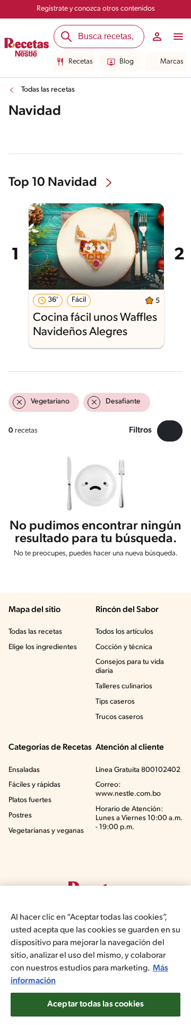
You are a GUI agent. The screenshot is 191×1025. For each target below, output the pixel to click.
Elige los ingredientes (42, 647)
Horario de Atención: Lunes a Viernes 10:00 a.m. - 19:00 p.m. (139, 818)
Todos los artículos (124, 632)
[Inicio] (26, 48)
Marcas (172, 62)
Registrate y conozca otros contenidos (96, 9)
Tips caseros (115, 702)
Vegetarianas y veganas (46, 831)
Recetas (80, 62)
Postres (20, 816)
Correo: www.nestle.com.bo (128, 789)
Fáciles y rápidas (34, 785)
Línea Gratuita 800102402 (138, 770)
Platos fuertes (29, 800)
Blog (126, 62)
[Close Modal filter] (170, 431)
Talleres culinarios (124, 686)
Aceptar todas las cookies (95, 1004)
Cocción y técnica (124, 647)
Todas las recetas (48, 90)
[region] (95, 955)
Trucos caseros (119, 717)
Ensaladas (24, 770)
